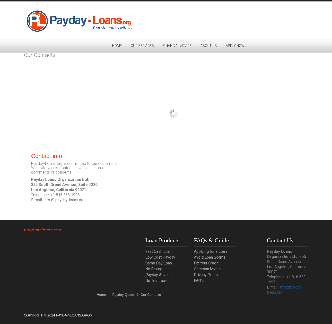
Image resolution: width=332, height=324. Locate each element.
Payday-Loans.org (42, 229)
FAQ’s (199, 280)
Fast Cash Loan (158, 251)
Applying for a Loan (210, 251)
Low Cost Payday (160, 257)
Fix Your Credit (206, 263)
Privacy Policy (206, 274)
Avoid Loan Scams (210, 257)
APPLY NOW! (235, 46)
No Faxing (153, 269)
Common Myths (207, 269)
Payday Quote (123, 295)
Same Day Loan (158, 263)
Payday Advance (159, 274)
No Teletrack (156, 280)
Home (117, 46)
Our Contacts (150, 295)
